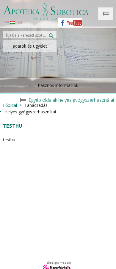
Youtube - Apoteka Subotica (74, 21)
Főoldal (10, 105)
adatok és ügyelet (30, 46)
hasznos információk (58, 85)
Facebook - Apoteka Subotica (61, 21)
